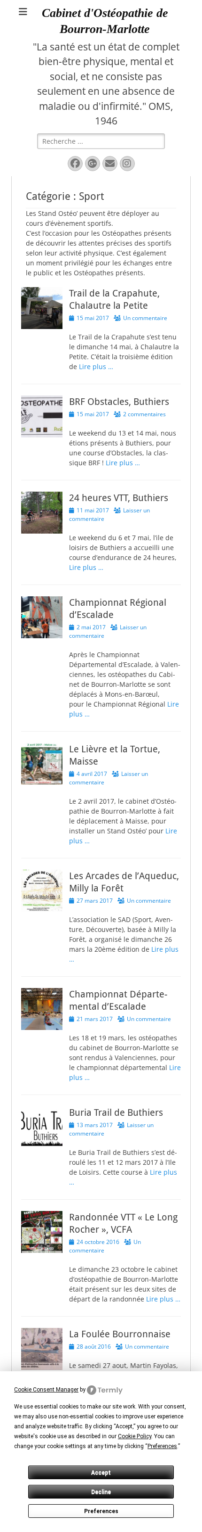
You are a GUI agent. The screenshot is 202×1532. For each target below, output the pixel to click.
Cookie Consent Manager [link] (46, 1389)
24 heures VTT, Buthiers (118, 497)
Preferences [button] (162, 1446)
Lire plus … (96, 366)
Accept (101, 1472)
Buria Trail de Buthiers (116, 1112)
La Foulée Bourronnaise (120, 1334)
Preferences (101, 1511)
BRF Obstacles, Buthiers (119, 401)
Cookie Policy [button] (134, 1436)
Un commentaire (145, 318)
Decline (101, 1492)
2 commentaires (144, 414)
